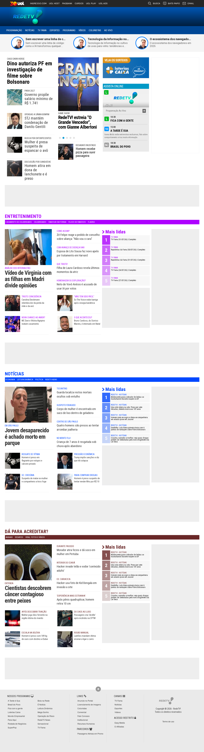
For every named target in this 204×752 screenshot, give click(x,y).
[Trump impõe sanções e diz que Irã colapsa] (65, 460)
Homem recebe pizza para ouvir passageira (85, 152)
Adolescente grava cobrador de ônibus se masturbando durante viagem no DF (127, 398)
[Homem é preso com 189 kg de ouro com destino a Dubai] (12, 639)
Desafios (19, 537)
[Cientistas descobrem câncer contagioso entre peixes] (28, 566)
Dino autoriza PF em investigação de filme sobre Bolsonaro (29, 72)
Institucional (82, 719)
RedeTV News (51, 379)
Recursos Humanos (86, 723)
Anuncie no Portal (85, 700)
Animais (9, 537)
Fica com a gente (122, 120)
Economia (10, 379)
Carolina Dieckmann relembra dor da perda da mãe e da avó (33, 302)
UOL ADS (103, 3)
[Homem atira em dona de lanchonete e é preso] (14, 168)
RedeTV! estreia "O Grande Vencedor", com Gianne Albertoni (77, 122)
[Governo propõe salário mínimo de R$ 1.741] (14, 97)
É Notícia (41, 704)
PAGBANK (67, 3)
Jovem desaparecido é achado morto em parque (27, 436)
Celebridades (40, 222)
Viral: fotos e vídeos (35, 537)
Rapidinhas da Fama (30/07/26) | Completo (128, 250)
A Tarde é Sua (119, 130)
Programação (14, 30)
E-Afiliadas (119, 726)
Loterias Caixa (14, 712)
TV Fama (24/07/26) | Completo (123, 270)
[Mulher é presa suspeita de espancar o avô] (14, 144)
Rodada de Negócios (17, 723)
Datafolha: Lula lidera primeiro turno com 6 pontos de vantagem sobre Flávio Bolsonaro (128, 429)
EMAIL (191, 3)
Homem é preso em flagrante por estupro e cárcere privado (32, 460)
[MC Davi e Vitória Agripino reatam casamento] (12, 324)
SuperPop (12, 727)
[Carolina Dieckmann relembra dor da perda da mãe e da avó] (12, 303)
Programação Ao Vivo (116, 110)
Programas (69, 30)
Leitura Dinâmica (25, 379)
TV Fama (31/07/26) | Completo (123, 239)
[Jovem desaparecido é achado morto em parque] (28, 409)
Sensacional (43, 723)
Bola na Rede (44, 700)
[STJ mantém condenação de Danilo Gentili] (14, 121)
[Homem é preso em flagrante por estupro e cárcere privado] (12, 460)
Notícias (29, 30)
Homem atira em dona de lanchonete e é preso (38, 172)
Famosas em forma (57, 222)
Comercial (81, 712)
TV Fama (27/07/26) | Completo (123, 280)
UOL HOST (54, 3)
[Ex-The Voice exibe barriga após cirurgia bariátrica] (65, 303)
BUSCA (156, 3)
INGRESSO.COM (38, 3)
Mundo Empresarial (16, 716)
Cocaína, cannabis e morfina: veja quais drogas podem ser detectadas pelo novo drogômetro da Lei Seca (130, 440)
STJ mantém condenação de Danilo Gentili (36, 122)
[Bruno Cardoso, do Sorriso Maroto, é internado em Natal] (65, 324)
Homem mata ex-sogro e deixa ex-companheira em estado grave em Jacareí (129, 418)
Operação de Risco (46, 716)
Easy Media (120, 722)
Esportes (55, 30)
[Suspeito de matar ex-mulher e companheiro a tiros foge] (12, 481)
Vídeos (82, 30)
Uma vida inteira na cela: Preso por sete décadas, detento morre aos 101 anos (126, 408)
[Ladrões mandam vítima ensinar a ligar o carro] (65, 639)
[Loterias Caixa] (126, 67)
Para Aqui (12, 719)
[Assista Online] (126, 98)
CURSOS (79, 3)
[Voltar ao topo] (98, 689)
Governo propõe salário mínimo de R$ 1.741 (39, 98)
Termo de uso (168, 721)
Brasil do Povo (120, 146)
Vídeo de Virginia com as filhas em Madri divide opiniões (28, 279)
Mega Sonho (43, 712)
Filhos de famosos (77, 222)
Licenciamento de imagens (89, 704)
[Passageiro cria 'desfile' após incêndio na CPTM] (65, 618)
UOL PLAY (91, 3)
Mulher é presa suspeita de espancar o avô (36, 146)
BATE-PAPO (174, 3)
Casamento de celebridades (19, 222)
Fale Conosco (83, 716)
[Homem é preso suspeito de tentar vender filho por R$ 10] (65, 481)
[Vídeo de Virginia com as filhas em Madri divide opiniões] (28, 251)
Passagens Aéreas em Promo (90, 733)
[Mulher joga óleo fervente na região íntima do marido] (12, 618)
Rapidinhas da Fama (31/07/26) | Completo (128, 260)
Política (39, 379)
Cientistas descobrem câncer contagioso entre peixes (28, 594)
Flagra (91, 222)
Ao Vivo (108, 30)
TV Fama (42, 30)
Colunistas (95, 30)
